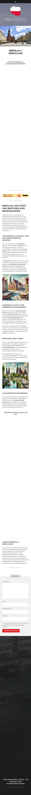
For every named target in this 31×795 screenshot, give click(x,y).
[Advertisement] (15, 126)
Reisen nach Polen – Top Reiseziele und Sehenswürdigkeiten (17, 781)
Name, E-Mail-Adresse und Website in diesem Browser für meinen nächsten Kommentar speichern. (15, 625)
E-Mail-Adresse (7, 608)
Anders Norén (19, 787)
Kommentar (5, 581)
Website (4, 616)
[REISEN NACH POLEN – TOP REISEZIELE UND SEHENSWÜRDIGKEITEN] (15, 11)
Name (4, 601)
